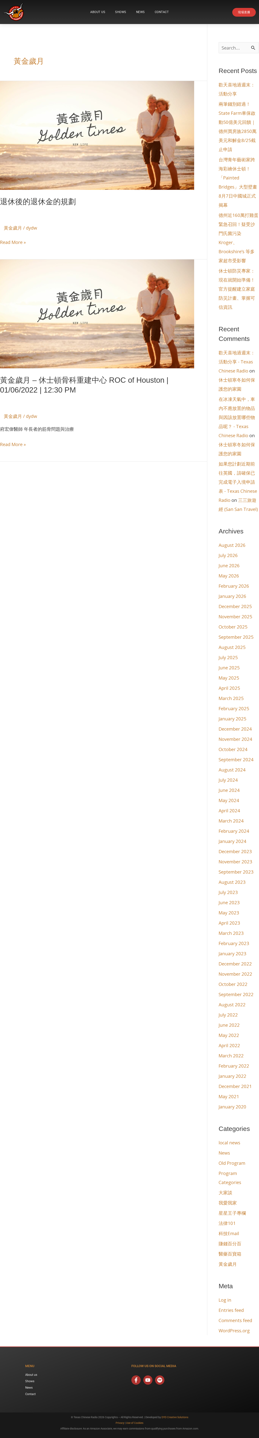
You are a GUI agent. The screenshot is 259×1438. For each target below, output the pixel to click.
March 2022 (231, 1055)
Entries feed (231, 1310)
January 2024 (232, 841)
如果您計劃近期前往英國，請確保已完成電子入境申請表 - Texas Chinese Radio (238, 482)
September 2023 (236, 872)
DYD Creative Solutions (175, 1417)
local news (229, 1142)
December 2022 (235, 964)
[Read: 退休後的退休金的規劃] (97, 135)
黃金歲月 (13, 228)
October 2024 (233, 749)
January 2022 (232, 1076)
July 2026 (228, 555)
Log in (225, 1300)
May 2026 (229, 576)
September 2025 (236, 637)
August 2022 (232, 1004)
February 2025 (234, 708)
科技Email (229, 1233)
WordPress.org (234, 1330)
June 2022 (229, 1025)
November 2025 (235, 616)
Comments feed (235, 1320)
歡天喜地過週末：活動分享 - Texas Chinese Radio (237, 361)
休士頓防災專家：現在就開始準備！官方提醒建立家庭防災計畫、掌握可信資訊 (237, 289)
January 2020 (232, 1107)
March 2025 (231, 698)
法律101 (227, 1223)
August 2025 (232, 647)
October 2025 (233, 627)
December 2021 (235, 1086)
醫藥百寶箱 (230, 1254)
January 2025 (232, 719)
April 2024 (229, 810)
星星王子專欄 (232, 1213)
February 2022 (234, 1066)
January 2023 (232, 953)
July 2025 (228, 657)
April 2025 (229, 688)
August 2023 (232, 882)
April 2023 (229, 923)
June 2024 (229, 790)
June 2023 (229, 902)
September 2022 (236, 994)
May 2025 (229, 678)
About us (97, 12)
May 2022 (229, 1035)
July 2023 (228, 892)
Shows (120, 12)
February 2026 (234, 586)
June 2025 (229, 667)
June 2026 (229, 565)
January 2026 (232, 596)
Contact (162, 12)
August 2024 (232, 770)
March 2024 (231, 821)
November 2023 (235, 861)
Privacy (120, 1422)
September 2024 (236, 759)
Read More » (13, 241)
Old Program (232, 1163)
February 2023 (234, 943)
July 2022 (228, 1015)
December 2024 (235, 729)
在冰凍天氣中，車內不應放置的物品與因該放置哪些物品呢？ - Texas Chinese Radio (237, 417)
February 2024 (234, 831)
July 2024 (228, 780)
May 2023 (229, 913)
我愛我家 (228, 1203)
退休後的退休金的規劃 (38, 201)
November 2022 (235, 974)
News (140, 12)
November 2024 (235, 739)
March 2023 (231, 933)
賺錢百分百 (230, 1243)
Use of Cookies (134, 1422)
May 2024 (229, 800)
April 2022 (229, 1045)
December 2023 (235, 851)
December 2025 (235, 606)
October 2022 (233, 984)
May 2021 (229, 1096)
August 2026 (232, 545)
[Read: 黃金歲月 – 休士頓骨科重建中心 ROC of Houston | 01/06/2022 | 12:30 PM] (97, 313)
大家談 (225, 1192)
